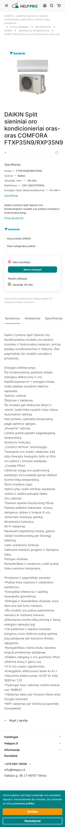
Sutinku (32, 811)
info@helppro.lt (14, 770)
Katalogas (11, 737)
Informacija (12, 750)
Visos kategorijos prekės (21, 246)
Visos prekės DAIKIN (19, 238)
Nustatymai (33, 821)
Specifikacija (11, 195)
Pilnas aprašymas (13, 217)
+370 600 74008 (15, 764)
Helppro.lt (11, 743)
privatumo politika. (24, 803)
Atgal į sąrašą (18, 720)
